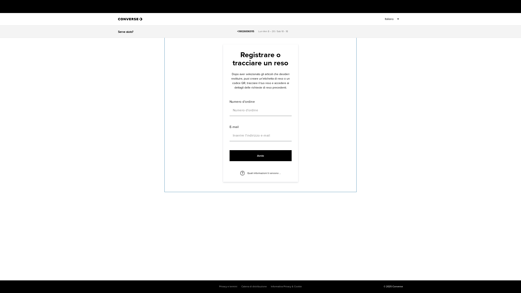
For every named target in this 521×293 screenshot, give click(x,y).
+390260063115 (245, 31)
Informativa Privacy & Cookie (286, 286)
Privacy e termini (228, 286)
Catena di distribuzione (254, 286)
